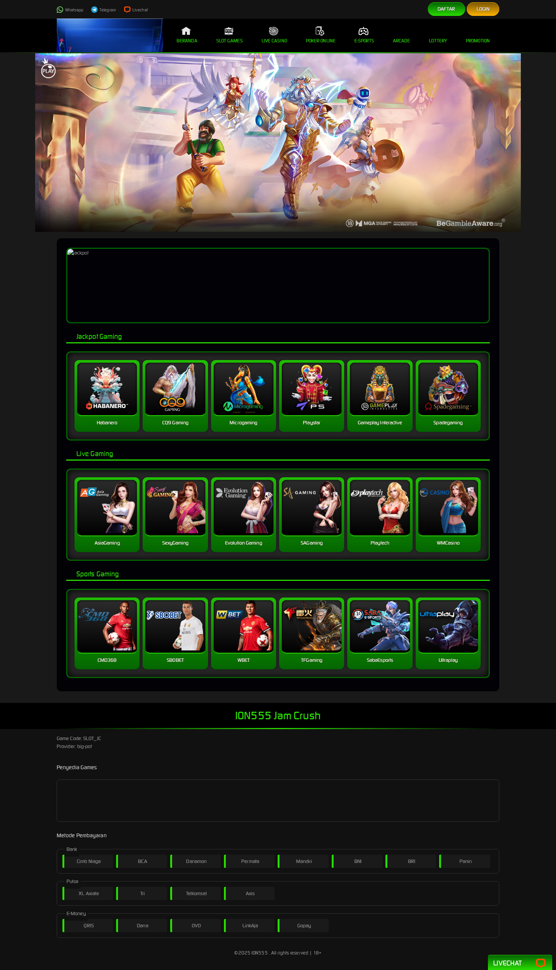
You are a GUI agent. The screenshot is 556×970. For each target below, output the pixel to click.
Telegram (107, 9)
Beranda (187, 40)
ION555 (260, 953)
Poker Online (320, 40)
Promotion (478, 40)
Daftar (446, 9)
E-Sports (364, 40)
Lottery (438, 40)
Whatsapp (73, 9)
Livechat (140, 9)
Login (483, 9)
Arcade (401, 40)
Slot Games (229, 40)
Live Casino (274, 40)
